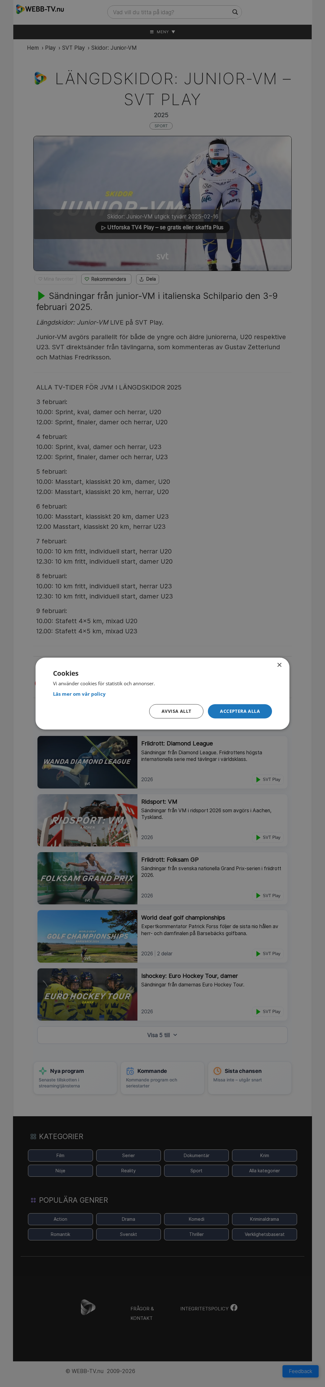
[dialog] (162, 694)
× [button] (279, 665)
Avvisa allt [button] (176, 711)
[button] (240, 711)
